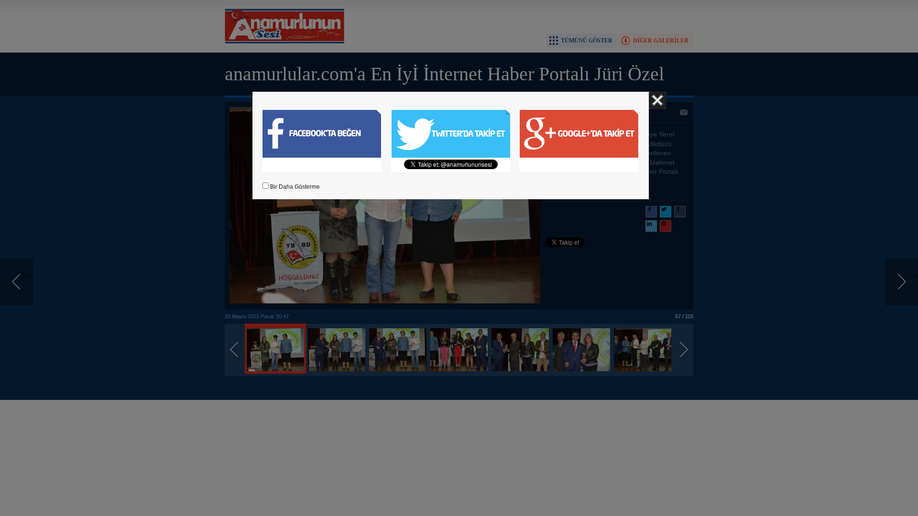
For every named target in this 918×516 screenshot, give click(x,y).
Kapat (657, 100)
